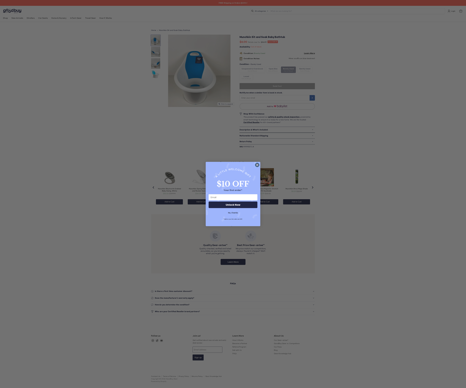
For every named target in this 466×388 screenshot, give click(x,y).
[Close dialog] (257, 165)
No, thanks (233, 212)
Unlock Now (233, 205)
